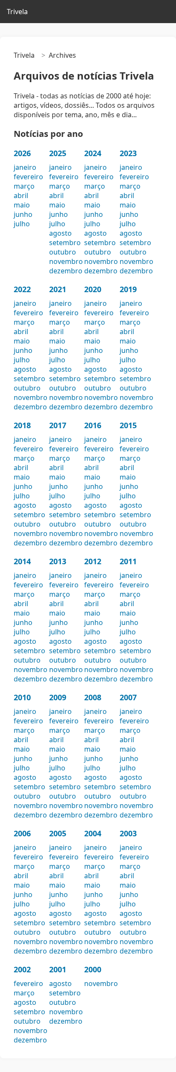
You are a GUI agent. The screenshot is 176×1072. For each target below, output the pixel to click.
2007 (128, 697)
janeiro (25, 167)
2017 (57, 425)
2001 (57, 969)
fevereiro (28, 176)
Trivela (17, 11)
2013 (57, 561)
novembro (66, 261)
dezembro (65, 270)
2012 (92, 561)
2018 (22, 425)
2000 (92, 969)
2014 (22, 561)
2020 (92, 289)
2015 (128, 425)
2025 (57, 153)
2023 (128, 153)
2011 (128, 561)
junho (23, 214)
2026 (22, 153)
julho (22, 223)
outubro (62, 252)
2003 (128, 833)
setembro (65, 242)
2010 (22, 697)
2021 (57, 289)
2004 (92, 833)
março (24, 186)
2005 (57, 833)
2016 (92, 425)
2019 (128, 289)
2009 (57, 697)
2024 (92, 153)
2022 (22, 289)
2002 (22, 969)
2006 (22, 833)
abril (21, 195)
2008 (92, 697)
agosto (60, 233)
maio (22, 205)
